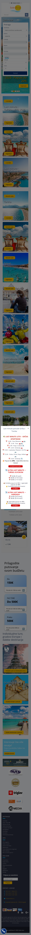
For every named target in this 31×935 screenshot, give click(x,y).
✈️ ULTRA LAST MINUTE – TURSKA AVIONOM (15, 471)
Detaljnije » (15, 488)
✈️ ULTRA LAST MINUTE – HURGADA (15, 493)
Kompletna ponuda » (15, 466)
